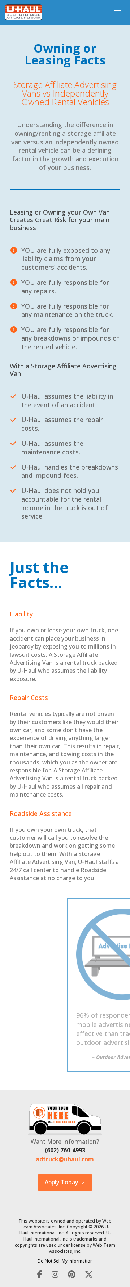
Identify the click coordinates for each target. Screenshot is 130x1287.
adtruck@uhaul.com (65, 1159)
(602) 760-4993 (65, 1150)
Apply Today (61, 1182)
